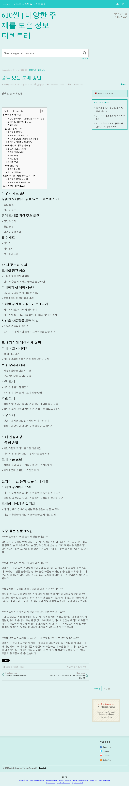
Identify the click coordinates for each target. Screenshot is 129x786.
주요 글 (97, 688)
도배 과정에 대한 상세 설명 (18, 145)
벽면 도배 (14, 158)
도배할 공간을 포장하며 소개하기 (24, 138)
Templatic (43, 768)
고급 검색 (84, 58)
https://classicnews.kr (104, 780)
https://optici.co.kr (50, 783)
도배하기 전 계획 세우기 (20, 135)
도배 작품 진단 (16, 172)
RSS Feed (107, 759)
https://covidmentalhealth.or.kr (80, 780)
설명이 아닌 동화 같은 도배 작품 (20, 175)
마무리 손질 (15, 169)
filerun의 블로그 (23, 780)
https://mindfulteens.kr (51, 780)
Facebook (107, 747)
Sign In (120, 3)
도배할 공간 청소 (17, 132)
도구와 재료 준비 (13, 115)
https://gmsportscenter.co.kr (37, 780)
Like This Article (105, 93)
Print (124, 84)
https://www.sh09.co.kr (65, 780)
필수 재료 (14, 125)
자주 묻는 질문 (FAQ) (15, 185)
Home (6, 3)
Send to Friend (12, 666)
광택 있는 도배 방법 (78, 666)
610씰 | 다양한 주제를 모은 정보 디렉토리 (29, 25)
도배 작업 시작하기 (18, 149)
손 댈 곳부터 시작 (13, 128)
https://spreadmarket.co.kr (63, 783)
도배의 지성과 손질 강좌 (20, 182)
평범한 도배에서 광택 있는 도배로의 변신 (27, 118)
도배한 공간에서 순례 (19, 179)
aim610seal (14, 84)
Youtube (106, 755)
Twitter (106, 751)
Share (22, 666)
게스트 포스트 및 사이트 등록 (30, 3)
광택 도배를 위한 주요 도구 (21, 122)
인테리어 (23, 70)
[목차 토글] (41, 111)
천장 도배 (14, 162)
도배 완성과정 (11, 165)
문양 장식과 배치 (17, 152)
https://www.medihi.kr (77, 783)
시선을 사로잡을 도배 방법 (21, 142)
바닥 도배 (14, 155)
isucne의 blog (93, 780)
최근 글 (106, 688)
